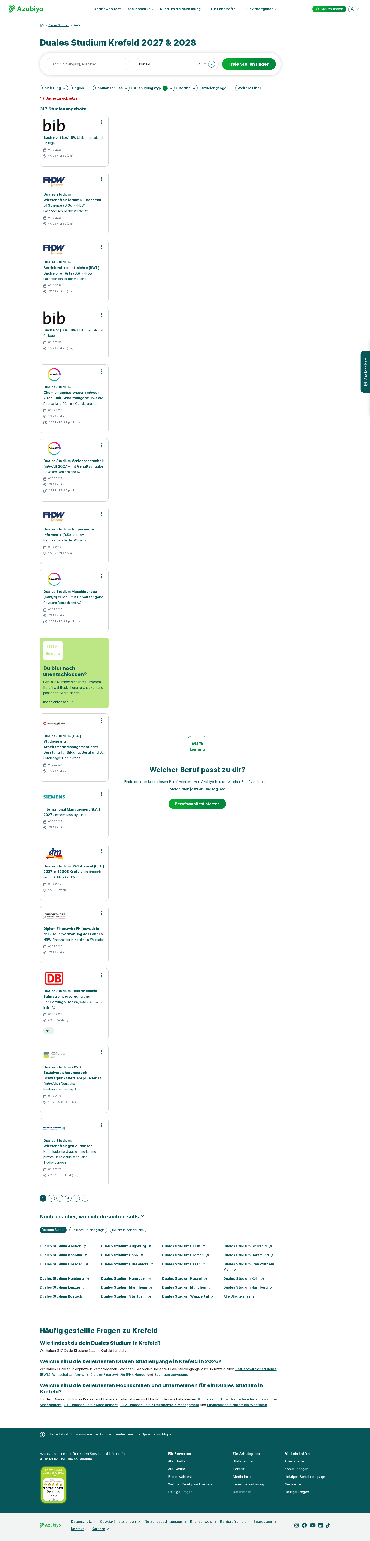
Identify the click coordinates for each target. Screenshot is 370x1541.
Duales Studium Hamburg (62, 1278)
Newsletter (293, 1484)
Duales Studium (58, 25)
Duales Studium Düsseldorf (125, 1264)
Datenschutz (81, 1521)
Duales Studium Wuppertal (186, 1296)
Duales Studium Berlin (181, 1246)
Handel (140, 1374)
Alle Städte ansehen (240, 1296)
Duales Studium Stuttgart (124, 1296)
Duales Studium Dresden (62, 1264)
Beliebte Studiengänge (88, 1230)
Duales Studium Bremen (183, 1255)
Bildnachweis (201, 1521)
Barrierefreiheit (233, 1521)
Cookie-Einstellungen (118, 1521)
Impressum (263, 1521)
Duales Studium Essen (181, 1264)
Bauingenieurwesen (170, 1374)
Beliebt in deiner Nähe (128, 1230)
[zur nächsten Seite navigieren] (85, 1198)
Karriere (98, 1529)
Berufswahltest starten (197, 804)
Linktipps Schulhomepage (305, 1477)
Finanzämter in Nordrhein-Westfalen (237, 1405)
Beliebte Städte (53, 1229)
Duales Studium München (184, 1287)
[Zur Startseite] (26, 9)
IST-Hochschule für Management (91, 1405)
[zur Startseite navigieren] (42, 25)
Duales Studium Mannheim (124, 1287)
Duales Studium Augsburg (124, 1246)
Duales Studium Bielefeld (245, 1246)
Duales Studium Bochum (61, 1255)
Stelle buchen (243, 1461)
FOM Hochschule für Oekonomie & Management (159, 1405)
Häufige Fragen (180, 1492)
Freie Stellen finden (248, 64)
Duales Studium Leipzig (60, 1287)
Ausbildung (49, 1459)
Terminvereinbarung (248, 1484)
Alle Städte (177, 1461)
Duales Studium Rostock (61, 1296)
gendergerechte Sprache (134, 1434)
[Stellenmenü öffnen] (101, 122)
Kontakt (239, 1469)
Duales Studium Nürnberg (246, 1287)
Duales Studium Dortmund (246, 1255)
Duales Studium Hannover (124, 1278)
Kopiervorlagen (296, 1469)
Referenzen (242, 1492)
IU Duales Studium (213, 1399)
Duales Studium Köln (241, 1278)
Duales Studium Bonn (120, 1255)
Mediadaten (242, 1477)
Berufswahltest (107, 9)
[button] (205, 64)
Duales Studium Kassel (182, 1278)
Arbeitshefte (294, 1461)
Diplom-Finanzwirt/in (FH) (111, 1374)
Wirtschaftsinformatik (70, 1374)
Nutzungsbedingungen (163, 1521)
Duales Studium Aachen (61, 1246)
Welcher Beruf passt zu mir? (190, 1484)
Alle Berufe (176, 1469)
